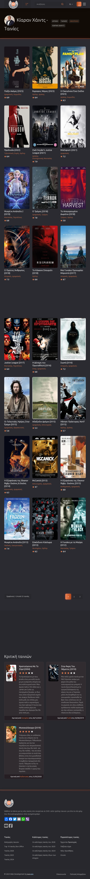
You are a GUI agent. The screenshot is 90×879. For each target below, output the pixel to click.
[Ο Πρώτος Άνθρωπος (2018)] (17, 247)
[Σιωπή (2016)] (73, 339)
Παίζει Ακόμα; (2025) (13, 91)
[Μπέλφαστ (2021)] (73, 126)
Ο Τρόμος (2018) (40, 211)
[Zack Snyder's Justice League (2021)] (45, 126)
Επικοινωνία (61, 874)
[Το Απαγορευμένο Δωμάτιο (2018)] (73, 188)
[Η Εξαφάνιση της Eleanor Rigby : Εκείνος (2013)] (73, 457)
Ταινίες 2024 (9, 859)
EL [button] (70, 4)
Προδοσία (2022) (12, 150)
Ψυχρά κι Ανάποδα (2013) (16, 542)
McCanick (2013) (39, 480)
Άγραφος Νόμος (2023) (43, 91)
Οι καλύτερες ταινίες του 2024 (43, 851)
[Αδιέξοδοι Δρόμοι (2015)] (45, 398)
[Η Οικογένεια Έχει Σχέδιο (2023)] (73, 68)
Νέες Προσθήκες (66, 851)
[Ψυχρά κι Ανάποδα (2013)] (17, 519)
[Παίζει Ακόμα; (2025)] (17, 68)
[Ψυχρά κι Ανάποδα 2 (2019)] (17, 188)
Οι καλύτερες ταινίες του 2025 (43, 846)
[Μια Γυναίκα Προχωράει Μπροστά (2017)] (73, 247)
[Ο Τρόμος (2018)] (45, 188)
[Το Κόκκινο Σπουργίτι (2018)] (45, 247)
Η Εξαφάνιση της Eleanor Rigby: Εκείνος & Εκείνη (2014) (16, 483)
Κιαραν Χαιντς (58, 25)
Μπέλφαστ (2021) (68, 150)
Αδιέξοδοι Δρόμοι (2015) (44, 421)
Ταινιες (64, 21)
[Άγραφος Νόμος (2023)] (45, 68)
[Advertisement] (45, 298)
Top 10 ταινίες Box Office (14, 846)
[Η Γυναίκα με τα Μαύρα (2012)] (73, 519)
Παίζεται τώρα (65, 846)
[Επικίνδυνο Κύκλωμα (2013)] (45, 519)
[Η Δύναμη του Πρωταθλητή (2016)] (45, 339)
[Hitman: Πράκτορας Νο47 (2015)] (73, 398)
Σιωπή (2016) (66, 363)
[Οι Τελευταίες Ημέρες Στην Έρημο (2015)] (17, 398)
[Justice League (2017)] (17, 339)
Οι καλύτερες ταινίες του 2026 (43, 842)
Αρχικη (55, 21)
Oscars (63, 855)
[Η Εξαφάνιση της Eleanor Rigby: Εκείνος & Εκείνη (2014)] (17, 457)
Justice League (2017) (14, 363)
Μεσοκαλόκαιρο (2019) (30, 728)
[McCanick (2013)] (45, 457)
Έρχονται (68, 842)
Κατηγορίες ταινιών (11, 842)
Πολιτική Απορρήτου (78, 874)
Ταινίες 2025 (9, 855)
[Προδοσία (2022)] (17, 126)
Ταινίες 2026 (9, 851)
